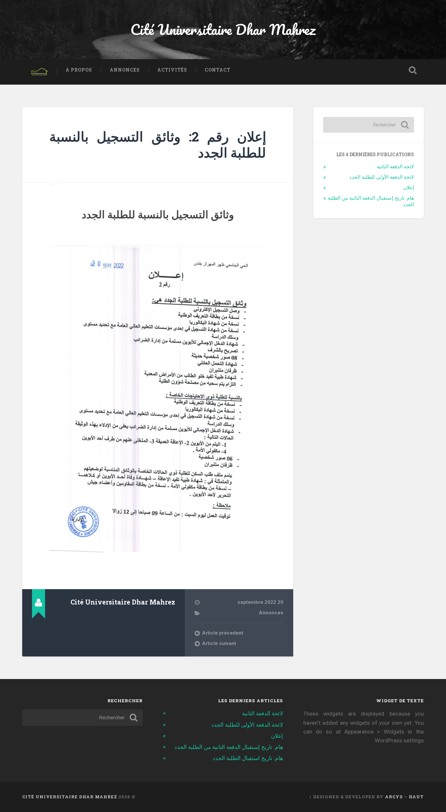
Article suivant (219, 643)
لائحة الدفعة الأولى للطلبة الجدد (381, 177)
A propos (79, 70)
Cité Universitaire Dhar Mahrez (222, 29)
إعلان (408, 188)
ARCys (394, 796)
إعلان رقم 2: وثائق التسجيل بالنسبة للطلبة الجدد (157, 144)
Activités (172, 70)
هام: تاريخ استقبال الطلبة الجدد (248, 758)
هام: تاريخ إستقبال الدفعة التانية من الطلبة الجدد (228, 747)
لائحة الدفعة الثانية (395, 167)
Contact (218, 70)
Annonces (125, 70)
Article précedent (222, 633)
